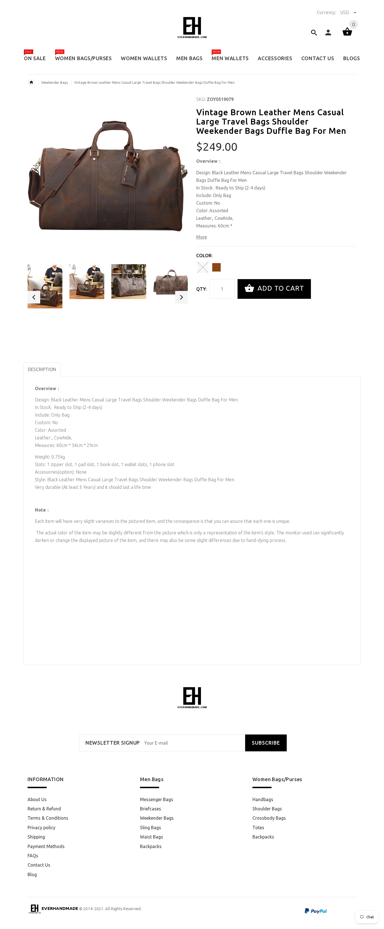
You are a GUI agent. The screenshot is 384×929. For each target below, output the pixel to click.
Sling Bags (150, 827)
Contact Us (39, 864)
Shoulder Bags (267, 808)
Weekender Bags (54, 82)
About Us (37, 799)
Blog (32, 874)
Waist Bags (151, 836)
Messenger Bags (156, 799)
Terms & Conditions (48, 817)
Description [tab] (42, 369)
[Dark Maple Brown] (202, 267)
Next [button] (181, 297)
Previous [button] (34, 297)
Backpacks (151, 846)
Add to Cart (280, 288)
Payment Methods (46, 846)
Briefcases (150, 808)
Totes (258, 827)
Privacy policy (41, 827)
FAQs (33, 855)
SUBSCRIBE (266, 742)
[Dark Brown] (216, 267)
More (201, 236)
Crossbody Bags (269, 817)
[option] (45, 286)
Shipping (36, 836)
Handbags (262, 799)
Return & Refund (44, 808)
